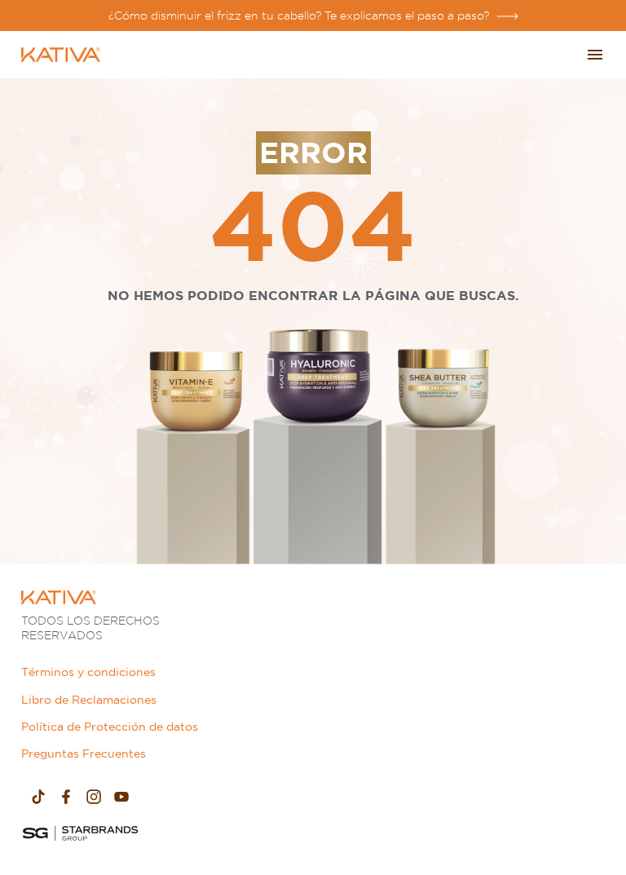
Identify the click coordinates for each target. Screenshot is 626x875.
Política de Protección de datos (109, 726)
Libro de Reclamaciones (88, 699)
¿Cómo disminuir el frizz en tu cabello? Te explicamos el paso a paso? (298, 15)
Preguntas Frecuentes (83, 753)
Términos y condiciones (88, 671)
